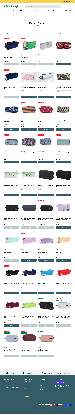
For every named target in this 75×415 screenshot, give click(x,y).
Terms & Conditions (42, 409)
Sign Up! (68, 1)
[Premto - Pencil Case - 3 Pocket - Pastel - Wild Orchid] (29, 240)
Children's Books (50, 10)
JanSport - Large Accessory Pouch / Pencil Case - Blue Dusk (11, 350)
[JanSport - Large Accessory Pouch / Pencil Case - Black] (46, 207)
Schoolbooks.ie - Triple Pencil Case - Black (63, 186)
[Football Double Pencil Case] (63, 45)
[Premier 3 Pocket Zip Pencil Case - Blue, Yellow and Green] (11, 45)
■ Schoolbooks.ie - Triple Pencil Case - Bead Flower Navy (28, 153)
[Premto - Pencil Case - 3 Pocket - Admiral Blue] (29, 273)
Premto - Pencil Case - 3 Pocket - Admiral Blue (27, 284)
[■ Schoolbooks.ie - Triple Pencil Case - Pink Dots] (46, 109)
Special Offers (26, 398)
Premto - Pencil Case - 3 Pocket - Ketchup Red (62, 284)
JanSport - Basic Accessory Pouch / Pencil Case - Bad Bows (45, 317)
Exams (28, 10)
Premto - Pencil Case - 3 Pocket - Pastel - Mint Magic (10, 251)
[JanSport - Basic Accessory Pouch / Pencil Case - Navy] (29, 207)
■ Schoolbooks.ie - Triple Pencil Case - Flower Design (11, 153)
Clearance (17, 13)
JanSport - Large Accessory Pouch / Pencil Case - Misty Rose (45, 350)
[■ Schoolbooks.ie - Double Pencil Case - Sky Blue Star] (63, 142)
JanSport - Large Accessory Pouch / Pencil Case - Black (45, 219)
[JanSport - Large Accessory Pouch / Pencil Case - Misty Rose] (46, 338)
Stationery (22, 10)
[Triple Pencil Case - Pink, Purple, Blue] (29, 77)
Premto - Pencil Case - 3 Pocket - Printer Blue (45, 284)
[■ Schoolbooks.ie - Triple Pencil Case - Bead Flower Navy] (29, 142)
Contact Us (26, 383)
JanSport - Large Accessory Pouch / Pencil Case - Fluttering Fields (63, 317)
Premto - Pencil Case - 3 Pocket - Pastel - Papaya (62, 251)
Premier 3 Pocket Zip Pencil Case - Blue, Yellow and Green (11, 57)
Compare (56, 33)
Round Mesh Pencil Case (43, 87)
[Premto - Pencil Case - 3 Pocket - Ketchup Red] (63, 273)
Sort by (12, 33)
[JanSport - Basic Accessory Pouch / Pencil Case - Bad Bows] (46, 305)
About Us (41, 389)
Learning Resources (8, 13)
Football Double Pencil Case (61, 56)
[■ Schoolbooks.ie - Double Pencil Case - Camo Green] (63, 77)
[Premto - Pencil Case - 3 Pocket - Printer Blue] (46, 273)
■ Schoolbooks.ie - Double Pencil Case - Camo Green (63, 88)
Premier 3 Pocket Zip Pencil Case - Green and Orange (28, 57)
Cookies (54, 409)
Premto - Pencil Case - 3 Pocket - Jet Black (11, 284)
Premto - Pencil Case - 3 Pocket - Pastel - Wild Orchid (27, 251)
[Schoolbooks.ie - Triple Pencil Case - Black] (63, 175)
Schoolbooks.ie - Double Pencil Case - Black (45, 186)
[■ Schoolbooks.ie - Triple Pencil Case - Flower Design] (11, 142)
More (21, 13)
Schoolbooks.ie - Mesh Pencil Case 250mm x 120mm (11, 186)
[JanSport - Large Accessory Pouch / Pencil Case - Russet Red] (29, 338)
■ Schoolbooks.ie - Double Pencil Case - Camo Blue (11, 121)
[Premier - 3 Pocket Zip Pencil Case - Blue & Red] (11, 77)
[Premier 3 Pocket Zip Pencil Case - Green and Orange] (29, 45)
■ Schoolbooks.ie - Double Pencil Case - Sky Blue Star (63, 153)
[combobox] (43, 6)
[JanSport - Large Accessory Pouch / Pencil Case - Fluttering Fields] (63, 305)
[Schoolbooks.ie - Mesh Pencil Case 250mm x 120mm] (11, 175)
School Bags (41, 10)
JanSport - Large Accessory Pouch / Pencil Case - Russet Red (28, 350)
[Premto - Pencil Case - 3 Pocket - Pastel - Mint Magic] (11, 240)
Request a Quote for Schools (29, 401)
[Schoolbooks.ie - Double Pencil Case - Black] (46, 175)
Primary (8, 10)
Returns (25, 390)
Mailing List (42, 381)
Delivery (25, 388)
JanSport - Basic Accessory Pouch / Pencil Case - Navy (28, 219)
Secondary (15, 10)
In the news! (42, 387)
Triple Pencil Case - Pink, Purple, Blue (28, 87)
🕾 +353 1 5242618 (27, 381)
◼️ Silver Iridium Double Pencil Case (45, 56)
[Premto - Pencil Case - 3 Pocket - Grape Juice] (11, 305)
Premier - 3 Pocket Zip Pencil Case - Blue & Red (11, 88)
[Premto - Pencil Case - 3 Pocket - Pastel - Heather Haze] (46, 240)
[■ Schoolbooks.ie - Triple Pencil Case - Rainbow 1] (29, 109)
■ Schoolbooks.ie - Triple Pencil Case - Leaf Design (63, 121)
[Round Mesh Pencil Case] (46, 77)
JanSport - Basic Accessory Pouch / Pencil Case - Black (11, 219)
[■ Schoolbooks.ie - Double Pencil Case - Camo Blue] (11, 109)
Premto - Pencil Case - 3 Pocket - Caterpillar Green (27, 317)
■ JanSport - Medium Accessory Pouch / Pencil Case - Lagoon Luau (63, 219)
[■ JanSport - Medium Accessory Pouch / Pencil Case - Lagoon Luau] (63, 207)
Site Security (59, 409)
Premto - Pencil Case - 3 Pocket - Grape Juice (10, 317)
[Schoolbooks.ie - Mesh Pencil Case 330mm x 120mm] (29, 175)
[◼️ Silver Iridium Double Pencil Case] (46, 45)
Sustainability (69, 409)
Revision (34, 10)
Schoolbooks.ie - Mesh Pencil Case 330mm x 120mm (28, 186)
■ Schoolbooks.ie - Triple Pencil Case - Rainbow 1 (28, 121)
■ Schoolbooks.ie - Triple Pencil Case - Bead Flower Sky (46, 153)
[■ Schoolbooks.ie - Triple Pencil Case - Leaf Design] (63, 109)
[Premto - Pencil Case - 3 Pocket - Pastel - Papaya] (63, 240)
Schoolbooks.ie (8, 409)
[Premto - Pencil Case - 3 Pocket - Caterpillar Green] (29, 305)
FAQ (24, 392)
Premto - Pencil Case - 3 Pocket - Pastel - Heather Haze (45, 251)
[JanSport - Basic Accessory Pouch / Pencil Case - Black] (11, 207)
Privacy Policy (49, 409)
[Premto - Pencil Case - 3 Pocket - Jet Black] (11, 273)
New (5, 10)
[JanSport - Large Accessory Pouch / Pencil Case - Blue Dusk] (11, 338)
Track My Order (26, 386)
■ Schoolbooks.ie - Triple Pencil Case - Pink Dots (46, 121)
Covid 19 (64, 409)
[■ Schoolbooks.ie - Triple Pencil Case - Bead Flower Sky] (46, 142)
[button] (70, 6)
